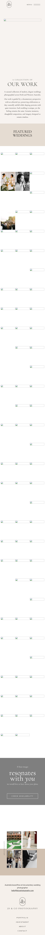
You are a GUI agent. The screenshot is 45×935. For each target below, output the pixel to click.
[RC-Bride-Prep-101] (37, 239)
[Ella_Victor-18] (8, 433)
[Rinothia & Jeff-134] (37, 258)
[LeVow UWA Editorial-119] (22, 355)
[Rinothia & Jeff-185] (37, 394)
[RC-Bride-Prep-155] (8, 239)
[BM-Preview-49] (37, 704)
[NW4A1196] (8, 336)
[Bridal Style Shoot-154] (22, 568)
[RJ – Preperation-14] (22, 394)
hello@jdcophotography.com (22, 890)
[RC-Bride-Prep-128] (37, 413)
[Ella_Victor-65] (37, 510)
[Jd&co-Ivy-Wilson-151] (8, 258)
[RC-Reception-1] (22, 220)
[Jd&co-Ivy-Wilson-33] (8, 491)
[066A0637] (22, 723)
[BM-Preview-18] (8, 723)
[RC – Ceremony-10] (37, 317)
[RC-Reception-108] (8, 220)
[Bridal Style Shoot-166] (22, 549)
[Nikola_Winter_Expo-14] (37, 433)
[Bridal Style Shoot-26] (8, 627)
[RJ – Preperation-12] (37, 181)
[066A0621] (37, 568)
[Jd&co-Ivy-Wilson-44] (37, 471)
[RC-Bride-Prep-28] (22, 258)
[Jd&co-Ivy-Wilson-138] (37, 607)
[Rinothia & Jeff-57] (22, 317)
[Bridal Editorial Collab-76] (8, 743)
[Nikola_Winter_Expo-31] (37, 336)
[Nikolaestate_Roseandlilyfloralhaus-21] (22, 336)
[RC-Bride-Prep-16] (37, 278)
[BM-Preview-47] (8, 685)
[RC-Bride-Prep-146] (22, 239)
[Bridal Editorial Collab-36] (37, 646)
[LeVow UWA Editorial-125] (22, 530)
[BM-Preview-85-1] (22, 685)
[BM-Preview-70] (8, 704)
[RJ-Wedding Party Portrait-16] (37, 530)
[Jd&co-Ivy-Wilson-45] (22, 471)
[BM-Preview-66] (22, 704)
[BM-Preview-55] (37, 297)
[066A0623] (22, 491)
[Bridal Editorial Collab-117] (37, 627)
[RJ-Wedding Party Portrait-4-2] (37, 355)
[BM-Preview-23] (8, 568)
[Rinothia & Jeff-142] (37, 200)
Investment (22, 922)
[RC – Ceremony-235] (8, 297)
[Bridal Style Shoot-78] (37, 588)
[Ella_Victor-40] (8, 530)
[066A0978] (37, 685)
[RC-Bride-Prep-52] (22, 181)
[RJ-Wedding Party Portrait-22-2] (8, 317)
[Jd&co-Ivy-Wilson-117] (22, 433)
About (22, 926)
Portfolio (22, 918)
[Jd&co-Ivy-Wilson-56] (8, 471)
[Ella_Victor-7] (8, 549)
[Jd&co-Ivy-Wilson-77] (37, 452)
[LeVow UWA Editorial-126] (22, 413)
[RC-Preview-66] (37, 220)
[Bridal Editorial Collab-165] (22, 627)
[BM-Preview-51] (37, 723)
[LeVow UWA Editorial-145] (8, 394)
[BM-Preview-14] (22, 743)
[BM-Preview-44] (37, 491)
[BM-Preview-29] (8, 646)
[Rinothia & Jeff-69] (8, 162)
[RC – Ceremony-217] (37, 162)
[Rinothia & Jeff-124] (37, 375)
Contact (22, 931)
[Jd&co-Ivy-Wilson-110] (22, 588)
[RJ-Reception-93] (22, 162)
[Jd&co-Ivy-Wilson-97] (37, 549)
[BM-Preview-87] (37, 665)
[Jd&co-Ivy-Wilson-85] (22, 297)
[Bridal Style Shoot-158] (22, 646)
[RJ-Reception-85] (8, 181)
